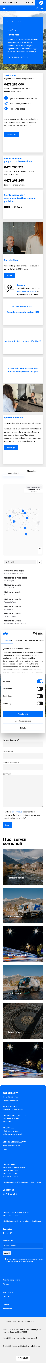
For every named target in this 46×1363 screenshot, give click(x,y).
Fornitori (6, 1296)
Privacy (6, 1284)
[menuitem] (29, 2)
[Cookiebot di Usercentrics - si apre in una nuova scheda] (33, 633)
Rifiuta (23, 728)
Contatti (6, 1304)
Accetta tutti (23, 714)
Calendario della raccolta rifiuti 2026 (23, 341)
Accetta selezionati (23, 721)
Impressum (7, 1309)
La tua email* (8, 751)
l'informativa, (17, 812)
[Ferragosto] (23, 43)
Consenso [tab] (7, 640)
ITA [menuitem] (27, 2)
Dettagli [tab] (18, 640)
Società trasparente (11, 1280)
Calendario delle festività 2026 (23, 368)
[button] (42, 8)
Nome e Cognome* (11, 740)
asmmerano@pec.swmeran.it (24, 1338)
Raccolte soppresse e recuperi (23, 371)
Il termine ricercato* (11, 762)
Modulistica (8, 1292)
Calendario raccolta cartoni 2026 (23, 312)
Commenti (7, 774)
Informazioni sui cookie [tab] (34, 640)
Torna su (24, 1358)
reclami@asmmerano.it (26, 291)
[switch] (40, 689)
